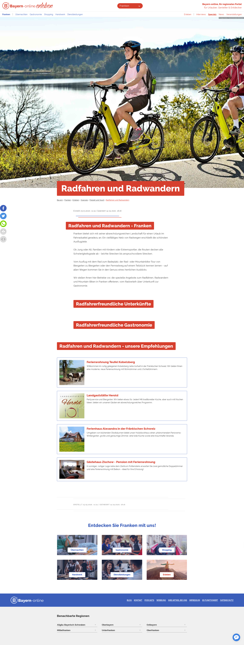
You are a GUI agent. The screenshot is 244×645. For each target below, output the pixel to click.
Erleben (187, 14)
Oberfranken (153, 630)
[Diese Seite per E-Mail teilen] (3, 231)
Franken (124, 5)
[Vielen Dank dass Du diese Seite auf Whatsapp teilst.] (3, 223)
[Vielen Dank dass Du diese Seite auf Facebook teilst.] (3, 208)
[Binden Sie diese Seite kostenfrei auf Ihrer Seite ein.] (3, 239)
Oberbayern (107, 625)
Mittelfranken (63, 630)
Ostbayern (152, 625)
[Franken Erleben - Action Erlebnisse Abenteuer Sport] (44, 5)
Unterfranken (108, 630)
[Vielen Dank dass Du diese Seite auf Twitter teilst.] (3, 216)
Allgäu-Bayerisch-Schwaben (71, 625)
